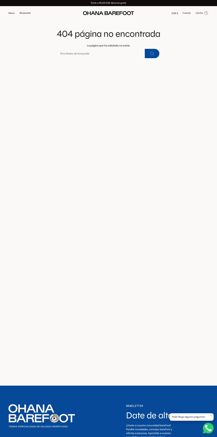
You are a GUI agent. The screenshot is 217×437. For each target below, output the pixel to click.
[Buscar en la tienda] (152, 53)
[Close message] (211, 416)
